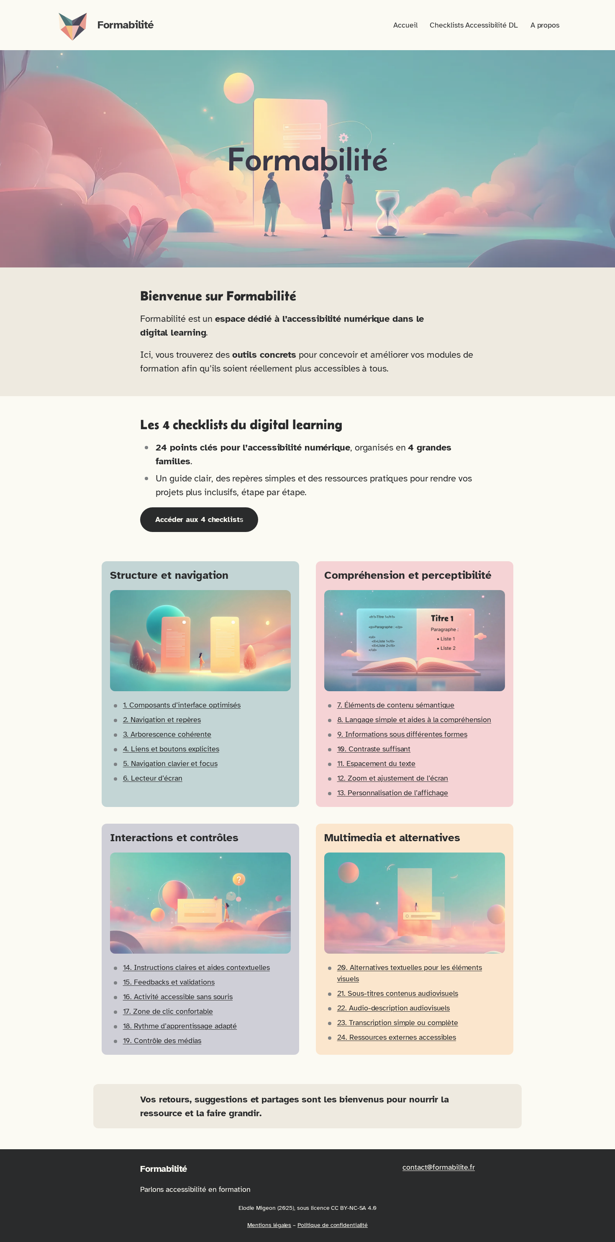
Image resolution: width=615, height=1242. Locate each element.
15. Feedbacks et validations (169, 982)
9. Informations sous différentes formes (402, 734)
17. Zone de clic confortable (168, 1011)
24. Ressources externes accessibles (396, 1037)
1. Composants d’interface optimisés (182, 705)
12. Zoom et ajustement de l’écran (392, 778)
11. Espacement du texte (376, 763)
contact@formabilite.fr (438, 1167)
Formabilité (125, 24)
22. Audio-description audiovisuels (393, 1008)
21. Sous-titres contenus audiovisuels (397, 993)
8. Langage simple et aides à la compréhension (414, 719)
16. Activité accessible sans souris (178, 996)
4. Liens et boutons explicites (171, 748)
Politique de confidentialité (332, 1225)
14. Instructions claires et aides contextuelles (196, 967)
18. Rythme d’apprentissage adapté (180, 1026)
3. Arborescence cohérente (167, 734)
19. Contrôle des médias (162, 1040)
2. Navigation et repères (162, 719)
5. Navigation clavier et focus (170, 763)
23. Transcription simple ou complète (397, 1022)
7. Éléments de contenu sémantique (396, 705)
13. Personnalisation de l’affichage (392, 792)
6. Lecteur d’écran (152, 778)
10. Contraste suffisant (374, 748)
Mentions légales (269, 1225)
